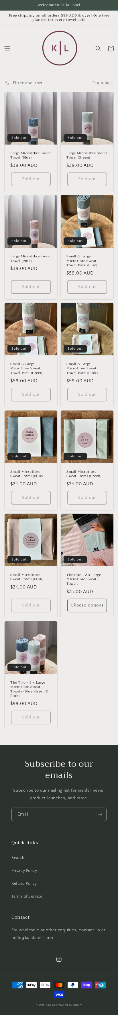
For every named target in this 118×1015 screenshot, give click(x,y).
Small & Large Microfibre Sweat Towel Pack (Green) (27, 368)
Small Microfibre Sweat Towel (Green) (83, 474)
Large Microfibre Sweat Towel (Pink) (30, 258)
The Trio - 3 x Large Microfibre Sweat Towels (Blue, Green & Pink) (29, 689)
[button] (7, 48)
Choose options (87, 605)
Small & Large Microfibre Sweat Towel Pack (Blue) (81, 261)
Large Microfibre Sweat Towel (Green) (86, 155)
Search (18, 858)
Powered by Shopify (70, 1005)
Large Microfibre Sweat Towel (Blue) (30, 155)
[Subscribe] (100, 814)
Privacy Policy (24, 870)
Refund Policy (24, 883)
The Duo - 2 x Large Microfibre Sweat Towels (83, 579)
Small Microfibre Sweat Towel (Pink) (27, 577)
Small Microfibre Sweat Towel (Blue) (26, 474)
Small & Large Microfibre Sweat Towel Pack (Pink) (82, 368)
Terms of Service (26, 896)
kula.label (52, 1005)
